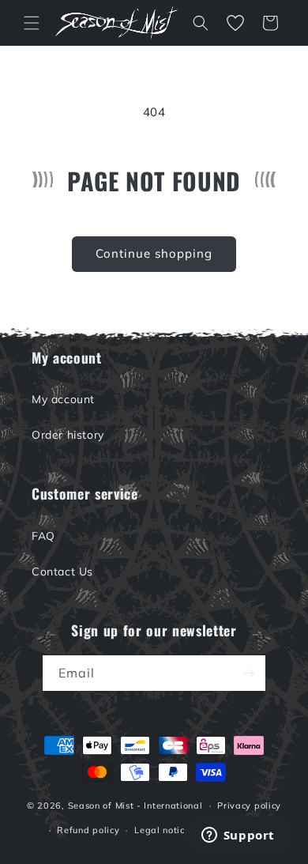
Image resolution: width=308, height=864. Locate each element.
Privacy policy (249, 805)
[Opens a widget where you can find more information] (237, 836)
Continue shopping (154, 253)
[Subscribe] (248, 673)
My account (63, 399)
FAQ (43, 536)
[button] (31, 23)
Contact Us (62, 571)
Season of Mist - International (135, 805)
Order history (68, 435)
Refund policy (88, 830)
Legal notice (162, 830)
